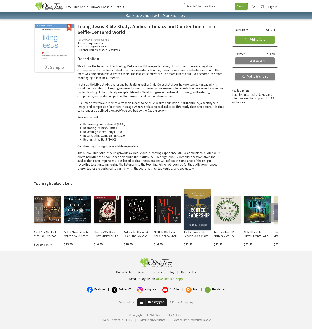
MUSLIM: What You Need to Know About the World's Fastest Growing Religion (166, 238)
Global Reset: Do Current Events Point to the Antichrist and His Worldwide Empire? (257, 238)
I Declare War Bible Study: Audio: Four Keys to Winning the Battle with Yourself (107, 238)
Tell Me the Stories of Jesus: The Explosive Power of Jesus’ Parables (136, 238)
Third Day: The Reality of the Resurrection (46, 234)
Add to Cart (257, 40)
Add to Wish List (257, 77)
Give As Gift (257, 61)
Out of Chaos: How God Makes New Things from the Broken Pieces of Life (77, 238)
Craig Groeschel (95, 43)
